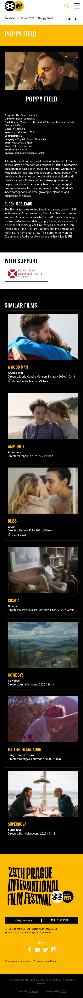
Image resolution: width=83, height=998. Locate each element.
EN (75, 19)
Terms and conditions (45, 961)
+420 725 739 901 (58, 920)
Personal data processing (18, 961)
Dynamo (33, 991)
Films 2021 (27, 18)
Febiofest (11, 18)
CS (69, 19)
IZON (63, 991)
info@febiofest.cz (24, 920)
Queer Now (21, 149)
